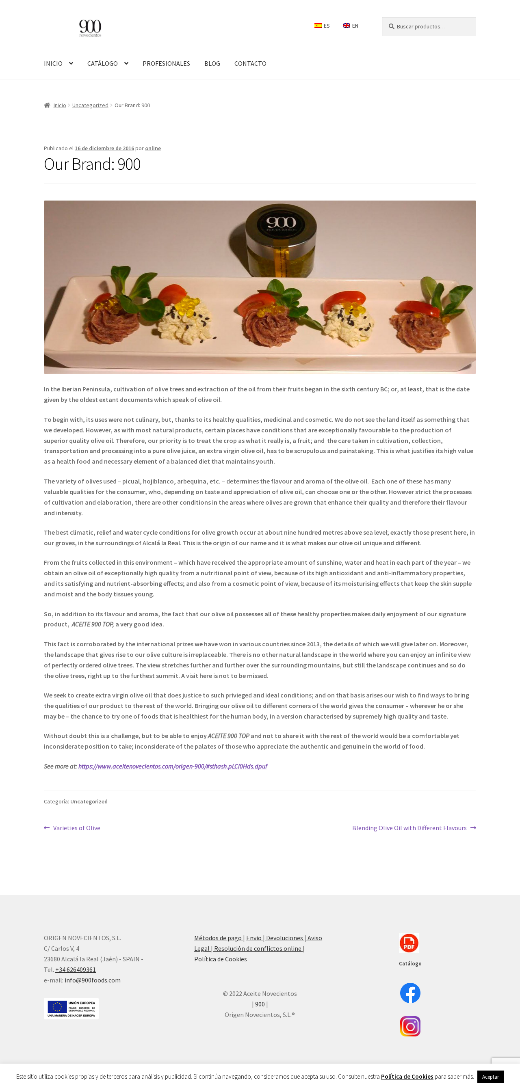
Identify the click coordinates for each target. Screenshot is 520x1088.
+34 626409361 (75, 969)
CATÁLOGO (102, 63)
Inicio (60, 105)
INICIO (53, 63)
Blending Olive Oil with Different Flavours (409, 827)
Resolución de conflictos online (258, 948)
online (153, 148)
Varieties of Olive (76, 827)
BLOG (212, 63)
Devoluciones (284, 938)
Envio (254, 938)
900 (260, 1004)
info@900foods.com (93, 980)
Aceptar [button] (490, 1076)
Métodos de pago (218, 938)
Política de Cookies (220, 959)
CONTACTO (250, 63)
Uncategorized (90, 105)
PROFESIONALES (166, 63)
